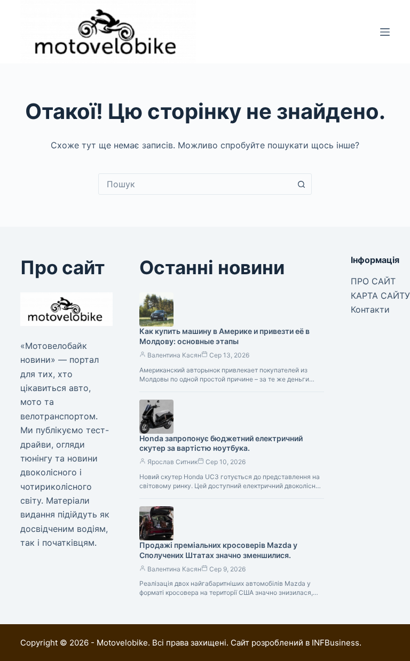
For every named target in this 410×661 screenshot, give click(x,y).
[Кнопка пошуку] (301, 184)
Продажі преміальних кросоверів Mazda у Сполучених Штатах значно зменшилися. (218, 550)
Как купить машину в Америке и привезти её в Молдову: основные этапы (224, 336)
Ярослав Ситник (172, 462)
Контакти (370, 309)
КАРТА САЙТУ (380, 295)
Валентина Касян (174, 355)
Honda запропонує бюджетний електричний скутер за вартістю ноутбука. (221, 443)
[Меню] (385, 32)
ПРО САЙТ (373, 281)
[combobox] (195, 184)
